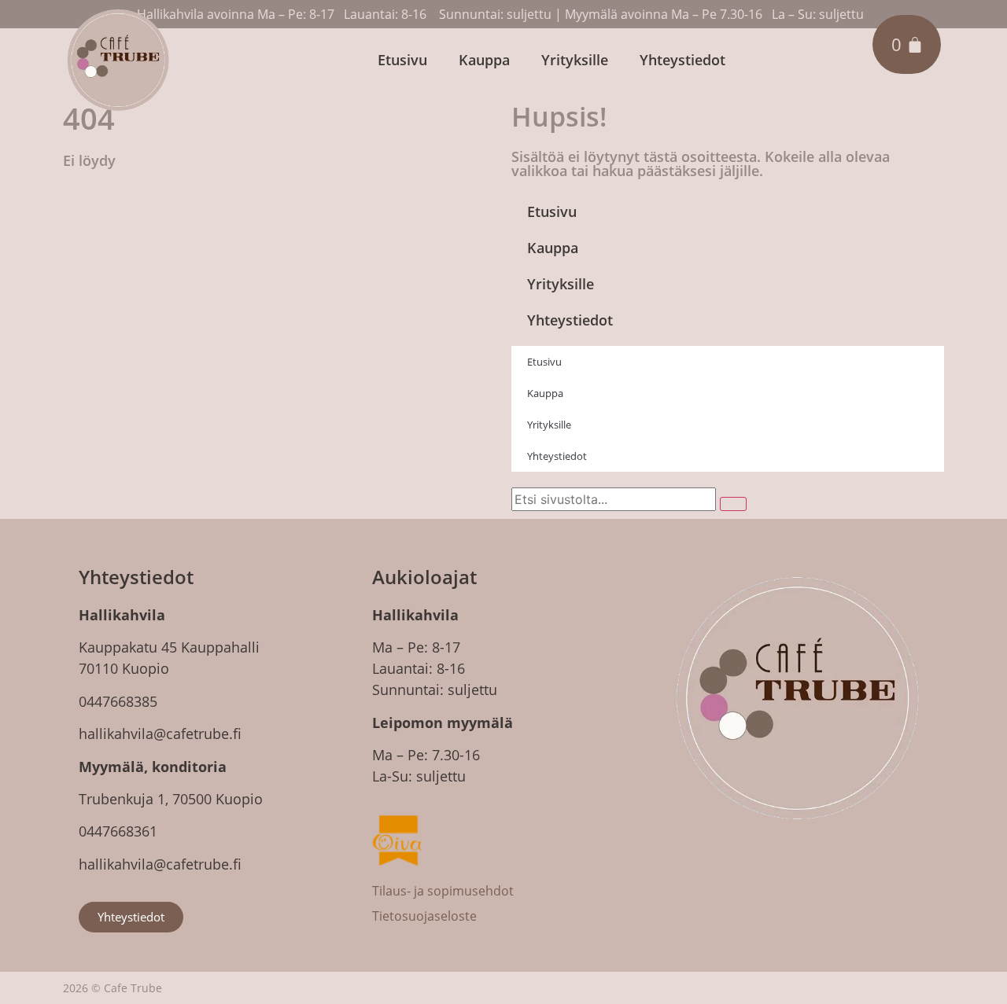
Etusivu (402, 59)
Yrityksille (574, 59)
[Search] (733, 504)
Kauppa (484, 59)
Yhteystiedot (682, 59)
